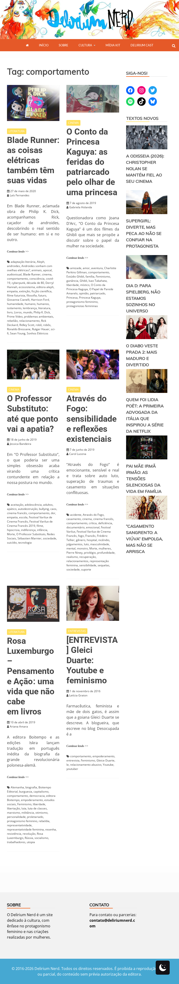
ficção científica (41, 291)
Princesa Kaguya (89, 298)
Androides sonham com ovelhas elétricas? (29, 268)
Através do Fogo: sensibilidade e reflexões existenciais (91, 419)
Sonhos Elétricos (37, 333)
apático (12, 509)
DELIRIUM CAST (142, 45)
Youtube (108, 765)
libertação (13, 808)
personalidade (16, 817)
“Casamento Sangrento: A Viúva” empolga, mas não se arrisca (144, 538)
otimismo (41, 813)
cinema (47, 274)
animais (36, 270)
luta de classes (37, 808)
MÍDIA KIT (113, 45)
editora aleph (45, 287)
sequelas (103, 565)
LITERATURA (17, 131)
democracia (37, 796)
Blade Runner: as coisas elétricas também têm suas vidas (33, 160)
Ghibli (83, 281)
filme (40, 526)
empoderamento (32, 800)
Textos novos (142, 118)
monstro (82, 548)
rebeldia (44, 821)
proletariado (35, 817)
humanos (43, 304)
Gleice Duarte (105, 760)
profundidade (106, 553)
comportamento (17, 279)
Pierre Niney (74, 553)
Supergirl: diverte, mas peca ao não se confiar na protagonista (144, 233)
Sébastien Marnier (29, 538)
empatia (12, 291)
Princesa (72, 298)
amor (86, 268)
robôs (47, 325)
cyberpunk (18, 283)
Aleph (40, 262)
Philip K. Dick (42, 312)
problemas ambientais (38, 316)
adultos (48, 505)
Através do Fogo (93, 515)
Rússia (29, 838)
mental (71, 548)
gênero (80, 540)
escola (23, 517)
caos (53, 509)
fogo (81, 536)
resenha (50, 829)
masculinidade (99, 544)
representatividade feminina (25, 829)
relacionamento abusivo (85, 765)
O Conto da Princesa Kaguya (85, 287)
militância (27, 813)
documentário (75, 527)
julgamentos (74, 544)
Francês (90, 536)
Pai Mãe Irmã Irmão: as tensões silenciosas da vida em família (144, 478)
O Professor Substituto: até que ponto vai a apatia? (32, 414)
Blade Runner (32, 274)
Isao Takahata (98, 281)
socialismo (41, 838)
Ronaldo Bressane (19, 329)
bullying (44, 509)
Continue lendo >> (18, 251)
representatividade (19, 825)
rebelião (12, 321)
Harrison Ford (40, 300)
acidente (75, 515)
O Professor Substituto (30, 534)
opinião (84, 293)
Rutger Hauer (40, 329)
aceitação (17, 505)
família (90, 276)
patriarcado (97, 293)
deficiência (105, 523)
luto (86, 544)
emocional (93, 527)
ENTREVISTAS (77, 631)
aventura (97, 268)
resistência (14, 834)
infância (42, 530)
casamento (73, 519)
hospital (92, 540)
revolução (29, 834)
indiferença (28, 530)
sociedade (49, 538)
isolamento (14, 308)
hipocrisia (13, 530)
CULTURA (85, 45)
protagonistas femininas (82, 306)
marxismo (13, 813)
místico (85, 285)
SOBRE (63, 45)
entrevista (72, 760)
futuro (42, 295)
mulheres (105, 548)
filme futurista (16, 295)
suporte (86, 569)
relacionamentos (77, 561)
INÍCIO (43, 45)
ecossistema (27, 287)
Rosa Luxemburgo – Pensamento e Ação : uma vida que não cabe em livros (30, 676)
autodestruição (28, 509)
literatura (44, 308)
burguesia (25, 792)
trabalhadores (16, 842)
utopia (31, 842)
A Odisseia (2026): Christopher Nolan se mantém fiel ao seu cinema (145, 168)
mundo (27, 312)
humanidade (15, 304)
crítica (93, 523)
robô (39, 325)
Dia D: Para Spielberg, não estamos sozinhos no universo (143, 298)
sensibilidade (87, 565)
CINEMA (73, 123)
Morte (11, 534)
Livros (18, 312)
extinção (24, 291)
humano (30, 304)
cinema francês (17, 513)
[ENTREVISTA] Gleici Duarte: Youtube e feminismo (92, 660)
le (67, 765)
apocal (47, 270)
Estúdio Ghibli (75, 276)
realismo (72, 557)
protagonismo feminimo (82, 302)
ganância (72, 281)
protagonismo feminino (22, 821)
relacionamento (29, 321)
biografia (31, 787)
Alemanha (17, 787)
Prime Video (15, 316)
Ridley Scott (26, 325)
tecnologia (25, 543)
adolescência (33, 505)
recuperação (87, 557)
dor (53, 513)
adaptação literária (23, 262)
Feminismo (103, 276)
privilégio (90, 553)
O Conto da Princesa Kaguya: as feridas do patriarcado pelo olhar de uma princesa (91, 162)
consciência (37, 279)
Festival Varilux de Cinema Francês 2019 (30, 523)
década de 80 (35, 283)
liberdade (72, 285)
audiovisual (14, 274)
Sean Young (17, 333)
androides (13, 266)
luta (23, 808)
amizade (75, 268)
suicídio (12, 543)
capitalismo (41, 792)
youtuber (72, 769)
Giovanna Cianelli (18, 300)
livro (10, 312)
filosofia (32, 295)
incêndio (103, 540)
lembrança (30, 308)
